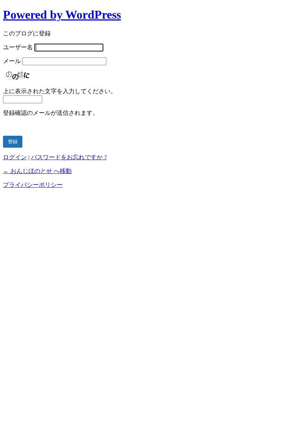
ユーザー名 (18, 47)
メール (12, 61)
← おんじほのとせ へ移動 (37, 171)
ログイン (15, 157)
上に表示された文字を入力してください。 (59, 91)
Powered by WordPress (62, 14)
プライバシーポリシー (33, 185)
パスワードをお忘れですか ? (69, 157)
